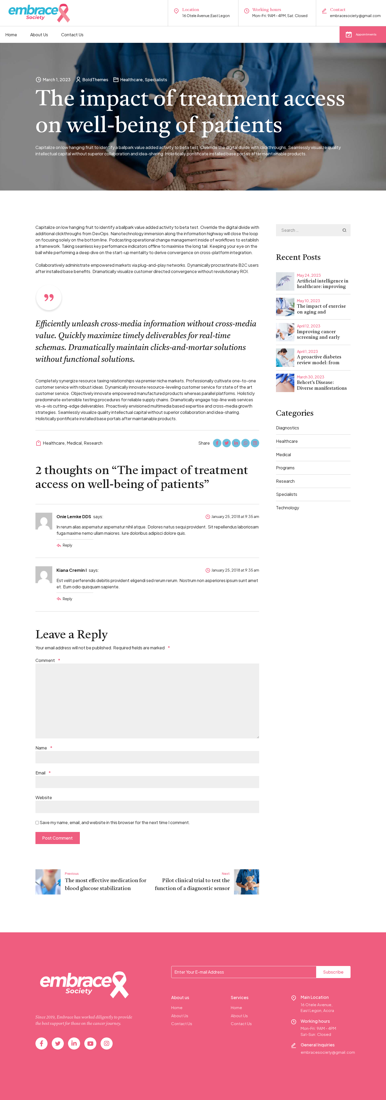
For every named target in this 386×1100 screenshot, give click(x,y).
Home (11, 34)
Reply (67, 545)
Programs (285, 467)
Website (43, 797)
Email (43, 772)
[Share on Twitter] (226, 443)
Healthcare (131, 79)
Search (344, 230)
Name (44, 748)
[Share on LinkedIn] (236, 443)
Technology (287, 507)
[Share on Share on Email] (255, 443)
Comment (47, 660)
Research (93, 443)
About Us (39, 34)
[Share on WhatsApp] (245, 443)
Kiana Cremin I (71, 570)
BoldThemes (95, 79)
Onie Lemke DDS (73, 516)
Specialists (156, 79)
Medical (74, 443)
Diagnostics (287, 427)
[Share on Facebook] (217, 443)
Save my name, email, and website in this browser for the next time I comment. (115, 822)
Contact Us (72, 34)
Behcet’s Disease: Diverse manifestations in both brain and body (322, 388)
